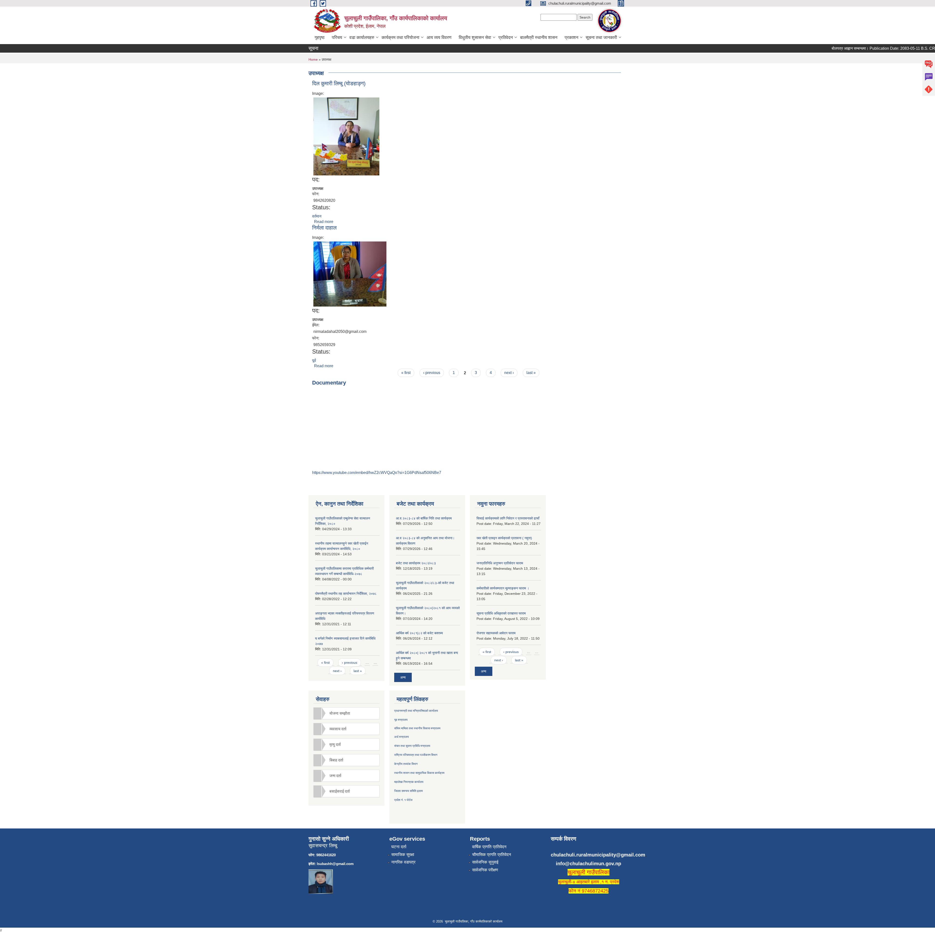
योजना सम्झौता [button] (339, 713)
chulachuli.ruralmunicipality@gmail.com (598, 854)
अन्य (403, 677)
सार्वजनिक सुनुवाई (485, 862)
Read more (323, 222)
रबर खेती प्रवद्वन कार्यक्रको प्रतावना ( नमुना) (504, 538)
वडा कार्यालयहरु (361, 37)
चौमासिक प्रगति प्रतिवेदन (491, 854)
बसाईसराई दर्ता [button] (339, 791)
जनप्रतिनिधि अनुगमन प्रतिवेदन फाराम (500, 563)
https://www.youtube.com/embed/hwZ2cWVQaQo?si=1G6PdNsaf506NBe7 (376, 473)
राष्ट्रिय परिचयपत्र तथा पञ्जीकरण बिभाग (415, 755)
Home (313, 59)
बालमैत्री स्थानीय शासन (538, 37)
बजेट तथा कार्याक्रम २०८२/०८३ (416, 563)
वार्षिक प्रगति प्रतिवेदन (489, 847)
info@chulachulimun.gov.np (588, 863)
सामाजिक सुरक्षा (402, 854)
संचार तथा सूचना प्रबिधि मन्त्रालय (412, 746)
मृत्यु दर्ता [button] (335, 744)
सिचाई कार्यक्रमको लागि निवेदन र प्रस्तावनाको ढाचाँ (508, 518)
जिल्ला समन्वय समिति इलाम (408, 791)
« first (406, 373)
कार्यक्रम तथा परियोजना (400, 37)
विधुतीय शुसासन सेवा (475, 37)
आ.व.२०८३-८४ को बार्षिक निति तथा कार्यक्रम (424, 518)
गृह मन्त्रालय (401, 719)
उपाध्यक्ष (317, 188)
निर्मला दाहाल (324, 228)
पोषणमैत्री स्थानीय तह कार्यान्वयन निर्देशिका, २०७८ (346, 594)
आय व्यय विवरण (439, 37)
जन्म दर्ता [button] (335, 776)
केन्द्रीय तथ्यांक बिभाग (406, 764)
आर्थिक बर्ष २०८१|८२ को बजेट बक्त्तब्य (419, 633)
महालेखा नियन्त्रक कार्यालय (408, 782)
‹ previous (431, 373)
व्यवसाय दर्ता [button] (337, 729)
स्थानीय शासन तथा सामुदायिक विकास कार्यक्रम (419, 773)
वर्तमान (316, 216)
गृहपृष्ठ (320, 37)
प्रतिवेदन (505, 37)
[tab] (346, 713)
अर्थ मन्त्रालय (401, 737)
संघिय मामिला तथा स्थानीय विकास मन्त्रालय (417, 728)
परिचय (337, 37)
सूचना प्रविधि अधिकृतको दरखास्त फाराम (501, 613)
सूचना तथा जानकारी (601, 37)
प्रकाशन (571, 37)
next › (509, 373)
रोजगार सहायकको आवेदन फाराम (496, 633)
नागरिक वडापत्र (403, 862)
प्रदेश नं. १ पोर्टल (403, 800)
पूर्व (314, 360)
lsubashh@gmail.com (335, 864)
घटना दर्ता (398, 847)
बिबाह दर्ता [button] (336, 760)
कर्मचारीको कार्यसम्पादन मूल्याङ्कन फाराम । (503, 588)
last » (531, 373)
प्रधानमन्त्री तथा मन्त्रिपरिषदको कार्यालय (416, 710)
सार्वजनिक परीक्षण (485, 870)
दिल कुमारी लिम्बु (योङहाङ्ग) (338, 83)
